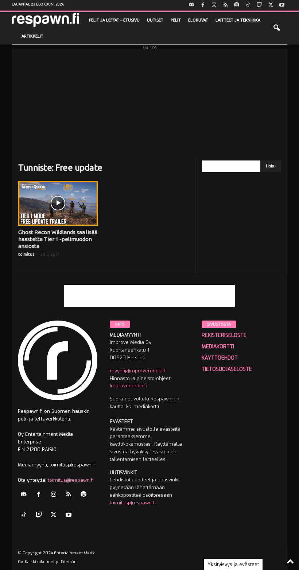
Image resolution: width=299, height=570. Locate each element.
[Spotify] (236, 5)
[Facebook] (202, 5)
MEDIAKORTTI (218, 346)
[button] (276, 28)
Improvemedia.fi (128, 386)
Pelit (176, 20)
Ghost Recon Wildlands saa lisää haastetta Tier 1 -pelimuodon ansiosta (57, 239)
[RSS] (225, 5)
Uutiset (155, 20)
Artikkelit (32, 36)
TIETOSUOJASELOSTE (227, 369)
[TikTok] (248, 5)
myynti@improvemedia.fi (138, 371)
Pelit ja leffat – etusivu (114, 20)
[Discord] (191, 5)
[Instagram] (214, 5)
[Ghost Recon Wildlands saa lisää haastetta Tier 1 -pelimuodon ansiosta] (58, 203)
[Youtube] (281, 5)
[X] (270, 5)
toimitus (26, 254)
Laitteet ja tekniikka (237, 20)
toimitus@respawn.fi (71, 480)
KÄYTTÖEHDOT (220, 357)
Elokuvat (198, 20)
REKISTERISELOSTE (224, 335)
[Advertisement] (149, 100)
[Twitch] (259, 5)
